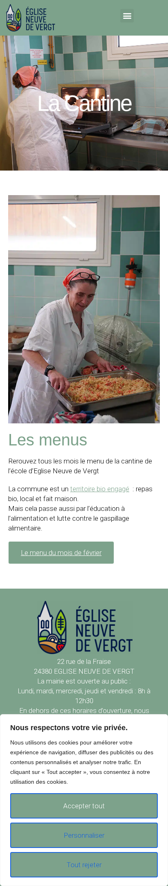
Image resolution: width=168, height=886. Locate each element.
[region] (84, 800)
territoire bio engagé (99, 489)
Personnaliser (84, 835)
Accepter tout (84, 806)
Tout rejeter (84, 865)
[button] (127, 15)
